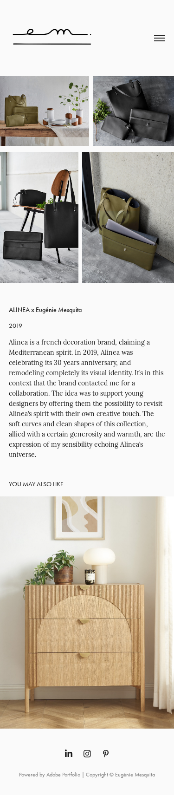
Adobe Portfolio (63, 774)
